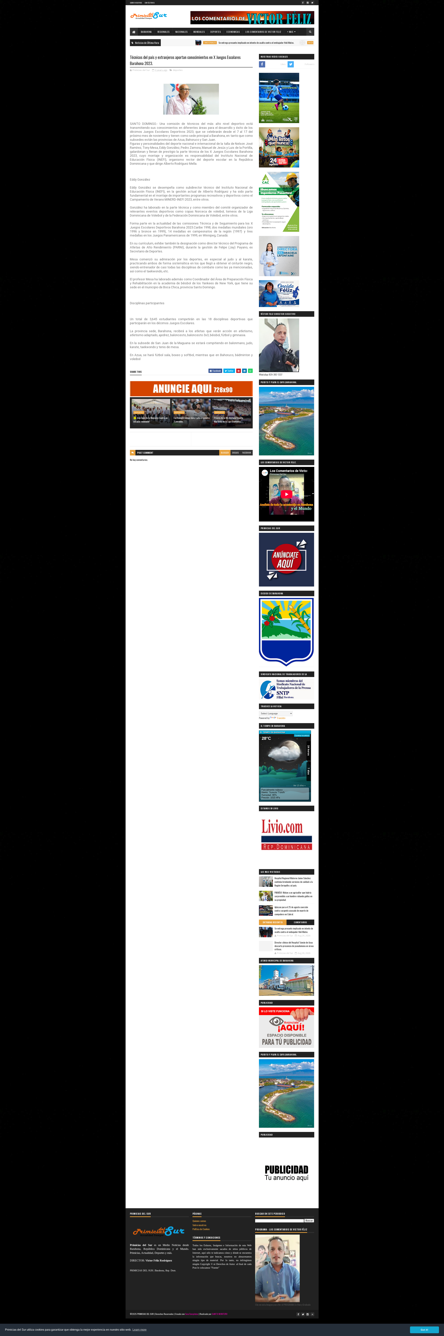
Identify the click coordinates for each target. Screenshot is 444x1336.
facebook (246, 452)
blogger (225, 452)
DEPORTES (215, 31)
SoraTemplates (191, 1313)
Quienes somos (199, 1221)
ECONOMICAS (233, 31)
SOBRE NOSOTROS (136, 2)
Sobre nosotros (199, 1225)
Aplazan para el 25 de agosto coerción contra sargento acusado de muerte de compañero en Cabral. (291, 910)
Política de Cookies (201, 1229)
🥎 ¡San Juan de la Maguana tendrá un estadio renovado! (150, 419)
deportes (178, 70)
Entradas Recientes (273, 922)
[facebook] (303, 3)
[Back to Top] (312, 1314)
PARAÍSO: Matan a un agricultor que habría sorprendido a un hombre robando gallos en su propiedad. (293, 896)
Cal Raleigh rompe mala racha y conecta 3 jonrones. (192, 419)
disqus (235, 452)
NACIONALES (181, 31)
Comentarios (300, 922)
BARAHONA (146, 31)
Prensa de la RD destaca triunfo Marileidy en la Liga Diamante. (228, 419)
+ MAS (290, 31)
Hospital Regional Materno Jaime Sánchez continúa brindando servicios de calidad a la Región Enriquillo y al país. (294, 881)
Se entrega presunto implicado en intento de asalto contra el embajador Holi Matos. (207, 42)
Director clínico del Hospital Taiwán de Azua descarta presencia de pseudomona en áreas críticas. (294, 946)
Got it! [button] (424, 1329)
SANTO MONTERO (219, 1313)
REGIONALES (163, 31)
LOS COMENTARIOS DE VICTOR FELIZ (263, 31)
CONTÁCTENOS (150, 2)
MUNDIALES (199, 31)
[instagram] (308, 3)
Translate (281, 718)
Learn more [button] (140, 1329)
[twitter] (312, 3)
